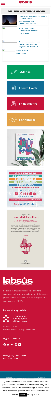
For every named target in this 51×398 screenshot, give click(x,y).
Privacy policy (8, 356)
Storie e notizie (30, 28)
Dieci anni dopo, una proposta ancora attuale (27, 22)
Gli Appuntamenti (22, 51)
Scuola (21, 28)
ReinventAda (21, 53)
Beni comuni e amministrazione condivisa (33, 17)
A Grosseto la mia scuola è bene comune (28, 32)
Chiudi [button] (22, 394)
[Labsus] (25, 2)
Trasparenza (21, 356)
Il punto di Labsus (26, 19)
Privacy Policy (33, 394)
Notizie (21, 42)
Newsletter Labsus (10, 358)
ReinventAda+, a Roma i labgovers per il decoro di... (29, 45)
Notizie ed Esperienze (32, 42)
